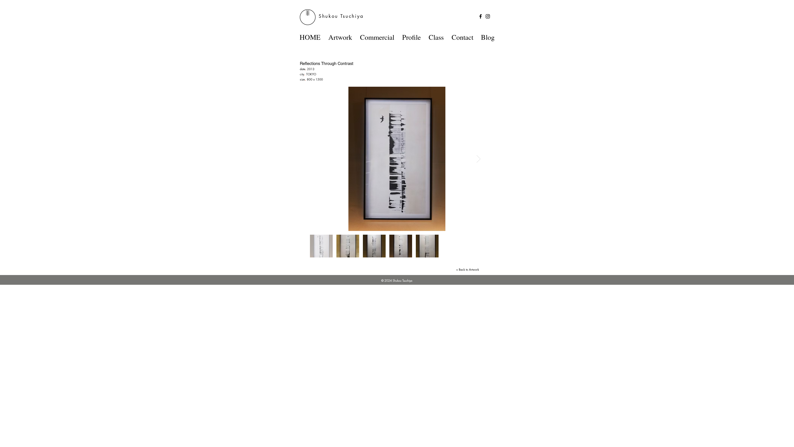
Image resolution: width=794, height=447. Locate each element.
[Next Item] (478, 159)
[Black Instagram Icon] (488, 16)
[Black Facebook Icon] (480, 16)
